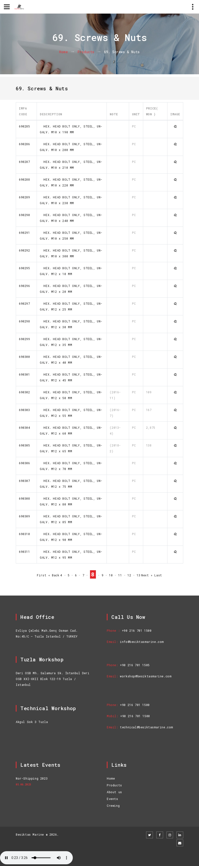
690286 (24, 144)
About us (114, 792)
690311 (24, 552)
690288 (24, 179)
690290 (24, 215)
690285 (24, 126)
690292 (24, 250)
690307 (24, 481)
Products (85, 52)
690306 (24, 463)
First (41, 575)
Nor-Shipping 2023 (32, 778)
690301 (24, 374)
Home (63, 52)
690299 (24, 339)
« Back (53, 575)
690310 (24, 534)
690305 (24, 445)
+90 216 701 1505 (135, 665)
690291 (24, 233)
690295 (24, 268)
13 (138, 575)
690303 (24, 410)
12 (129, 575)
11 (120, 575)
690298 (24, 321)
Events (112, 799)
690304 (24, 427)
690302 (24, 392)
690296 (24, 286)
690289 (24, 197)
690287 (24, 162)
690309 (24, 516)
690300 (24, 357)
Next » (147, 575)
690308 (24, 498)
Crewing (113, 805)
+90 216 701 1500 (137, 630)
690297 (24, 303)
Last (158, 575)
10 (111, 575)
